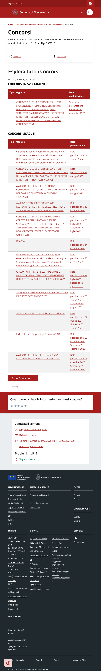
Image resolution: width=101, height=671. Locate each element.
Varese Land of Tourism (39, 591)
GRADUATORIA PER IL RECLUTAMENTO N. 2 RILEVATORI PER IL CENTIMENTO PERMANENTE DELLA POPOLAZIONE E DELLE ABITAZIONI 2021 (40, 275)
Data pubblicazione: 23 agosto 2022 (78, 258)
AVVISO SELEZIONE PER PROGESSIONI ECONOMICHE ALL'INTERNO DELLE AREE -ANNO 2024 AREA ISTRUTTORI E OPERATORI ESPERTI (40, 206)
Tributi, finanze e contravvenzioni (39, 505)
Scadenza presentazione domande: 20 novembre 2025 (77, 107)
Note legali (57, 542)
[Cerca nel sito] (88, 12)
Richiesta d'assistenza (61, 579)
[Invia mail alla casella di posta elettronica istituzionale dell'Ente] (17, 578)
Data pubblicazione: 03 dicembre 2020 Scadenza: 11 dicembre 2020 (78, 362)
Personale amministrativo (17, 513)
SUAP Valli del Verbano (39, 557)
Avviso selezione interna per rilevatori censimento (40, 313)
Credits (57, 660)
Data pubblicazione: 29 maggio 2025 (78, 172)
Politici (11, 520)
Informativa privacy (60, 538)
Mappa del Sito (78, 660)
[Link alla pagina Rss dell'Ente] (75, 538)
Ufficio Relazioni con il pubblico (17, 598)
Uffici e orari (13, 604)
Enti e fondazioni (15, 503)
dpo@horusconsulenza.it (17, 641)
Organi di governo (16, 507)
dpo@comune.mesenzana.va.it (17, 648)
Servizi (39, 660)
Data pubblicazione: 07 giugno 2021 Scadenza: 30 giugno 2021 (78, 300)
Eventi (77, 520)
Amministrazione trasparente (29, 24)
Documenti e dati (15, 499)
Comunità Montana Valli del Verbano (39, 549)
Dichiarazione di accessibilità (61, 549)
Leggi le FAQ (57, 561)
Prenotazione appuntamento (61, 573)
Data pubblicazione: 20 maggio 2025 (78, 189)
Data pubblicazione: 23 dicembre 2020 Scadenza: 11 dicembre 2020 (78, 341)
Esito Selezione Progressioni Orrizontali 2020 (38, 334)
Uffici (10, 524)
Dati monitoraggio (16, 660)
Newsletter (79, 541)
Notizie (77, 494)
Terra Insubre (35, 584)
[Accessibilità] (8, 663)
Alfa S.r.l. (34, 563)
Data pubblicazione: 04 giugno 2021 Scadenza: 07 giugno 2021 (78, 321)
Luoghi (77, 516)
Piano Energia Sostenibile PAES (39, 578)
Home (10, 24)
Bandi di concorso (54, 24)
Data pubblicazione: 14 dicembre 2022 (78, 244)
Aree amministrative (17, 494)
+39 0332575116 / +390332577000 (16, 560)
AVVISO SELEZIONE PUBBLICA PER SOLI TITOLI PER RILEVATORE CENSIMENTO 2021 (42, 294)
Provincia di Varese (38, 542)
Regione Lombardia (15, 3)
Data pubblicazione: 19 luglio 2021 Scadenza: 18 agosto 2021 (78, 279)
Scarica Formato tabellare (23, 378)
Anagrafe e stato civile (39, 497)
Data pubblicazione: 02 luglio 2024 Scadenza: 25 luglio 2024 (78, 224)
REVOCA (20, 241)
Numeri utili (13, 608)
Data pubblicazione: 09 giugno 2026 (78, 155)
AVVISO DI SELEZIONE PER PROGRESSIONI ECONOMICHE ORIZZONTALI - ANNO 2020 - (38, 356)
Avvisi (76, 499)
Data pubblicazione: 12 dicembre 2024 (78, 206)
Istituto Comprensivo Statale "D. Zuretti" (39, 570)
